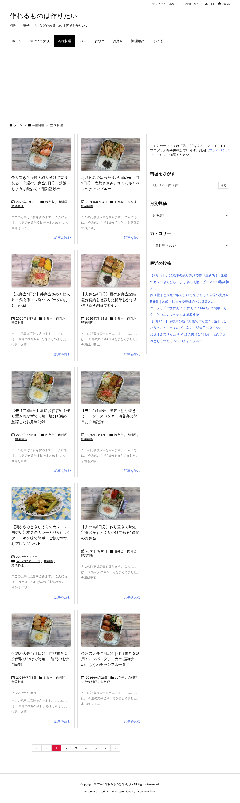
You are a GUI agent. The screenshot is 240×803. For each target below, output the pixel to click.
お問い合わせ (193, 4)
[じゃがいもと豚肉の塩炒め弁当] (41, 387)
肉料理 (62, 202)
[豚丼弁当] (110, 387)
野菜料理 (17, 206)
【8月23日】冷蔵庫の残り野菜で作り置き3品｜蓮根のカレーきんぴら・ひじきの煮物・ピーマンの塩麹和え (189, 281)
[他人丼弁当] (41, 270)
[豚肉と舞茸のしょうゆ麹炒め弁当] (41, 154)
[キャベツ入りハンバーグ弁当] (110, 270)
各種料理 (38, 125)
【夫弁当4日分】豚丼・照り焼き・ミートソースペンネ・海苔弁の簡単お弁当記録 (110, 416)
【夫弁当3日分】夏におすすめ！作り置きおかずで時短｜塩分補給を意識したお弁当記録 (40, 416)
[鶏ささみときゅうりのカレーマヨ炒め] (41, 503)
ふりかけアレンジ (28, 561)
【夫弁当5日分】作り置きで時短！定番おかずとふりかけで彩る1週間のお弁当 (110, 532)
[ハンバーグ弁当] (110, 630)
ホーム (17, 125)
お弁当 (49, 202)
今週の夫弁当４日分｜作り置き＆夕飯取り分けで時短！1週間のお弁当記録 (40, 659)
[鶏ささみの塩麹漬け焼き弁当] (110, 154)
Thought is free (145, 791)
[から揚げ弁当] (41, 630)
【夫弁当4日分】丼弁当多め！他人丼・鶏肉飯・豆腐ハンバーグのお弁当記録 (40, 300)
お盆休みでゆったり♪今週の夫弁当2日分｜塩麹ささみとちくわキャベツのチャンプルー (110, 183)
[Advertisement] (120, 82)
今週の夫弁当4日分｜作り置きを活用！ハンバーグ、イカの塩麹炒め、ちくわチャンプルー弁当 (110, 659)
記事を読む (62, 238)
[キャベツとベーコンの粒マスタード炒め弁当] (110, 503)
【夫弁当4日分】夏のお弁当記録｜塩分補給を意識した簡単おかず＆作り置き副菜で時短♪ (110, 300)
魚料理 (105, 682)
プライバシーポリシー (166, 4)
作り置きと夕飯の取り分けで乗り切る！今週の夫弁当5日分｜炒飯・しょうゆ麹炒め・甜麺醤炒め (40, 183)
